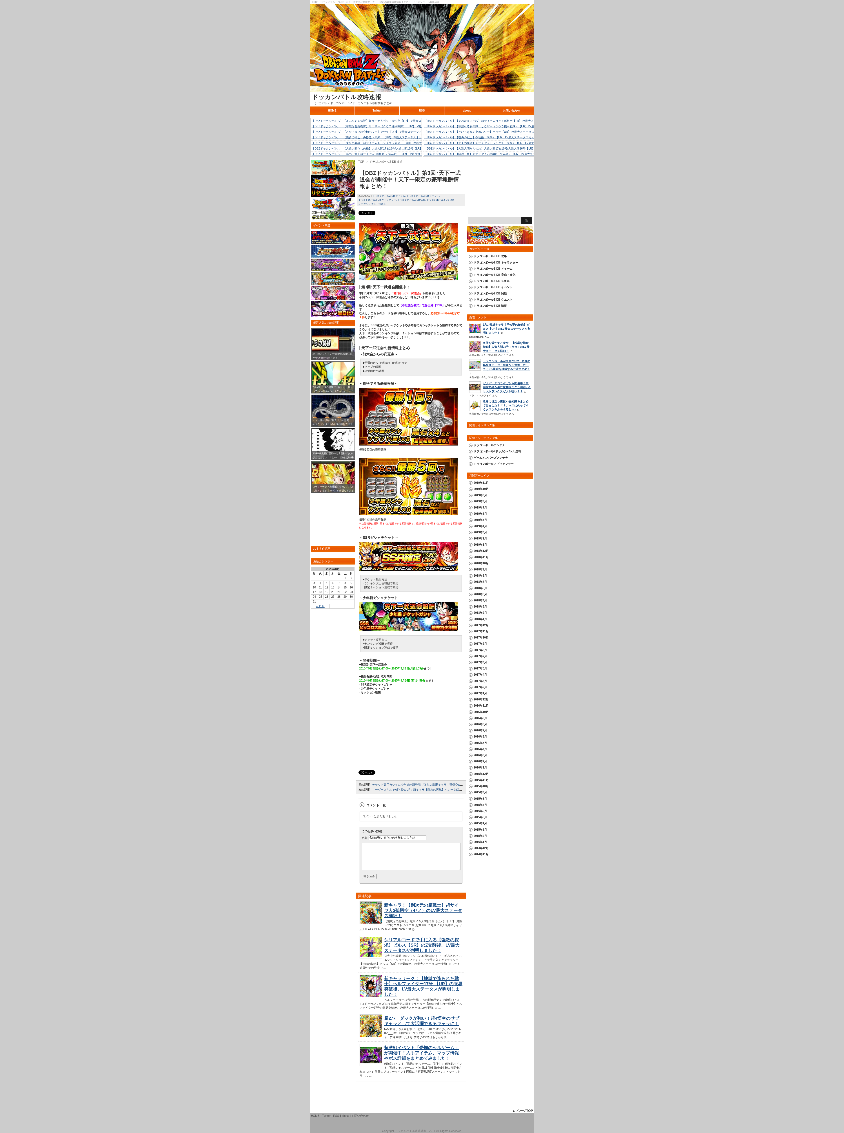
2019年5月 (480, 519)
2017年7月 (480, 656)
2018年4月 (480, 600)
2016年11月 (481, 705)
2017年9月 (480, 643)
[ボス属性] (333, 218)
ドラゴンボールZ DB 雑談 (490, 293)
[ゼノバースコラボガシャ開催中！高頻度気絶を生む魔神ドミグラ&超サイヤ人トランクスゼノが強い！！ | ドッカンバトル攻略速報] (474, 391)
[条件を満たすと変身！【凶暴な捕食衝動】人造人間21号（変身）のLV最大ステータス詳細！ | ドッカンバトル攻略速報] (474, 351)
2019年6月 (480, 513)
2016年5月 (480, 743)
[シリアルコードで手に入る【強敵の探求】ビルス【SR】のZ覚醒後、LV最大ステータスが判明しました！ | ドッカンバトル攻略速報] (371, 957)
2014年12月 (481, 848)
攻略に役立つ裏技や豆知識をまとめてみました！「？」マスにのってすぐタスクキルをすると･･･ (506, 405)
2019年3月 (480, 532)
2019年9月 (480, 495)
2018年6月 (480, 588)
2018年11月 (481, 557)
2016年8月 (480, 724)
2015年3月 (480, 829)
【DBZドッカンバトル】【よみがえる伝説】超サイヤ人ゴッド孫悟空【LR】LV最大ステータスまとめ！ (378, 121)
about (467, 110)
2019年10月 (481, 489)
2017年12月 (481, 625)
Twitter (377, 110)
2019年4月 (480, 526)
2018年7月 (480, 581)
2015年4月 (480, 823)
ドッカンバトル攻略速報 (346, 97)
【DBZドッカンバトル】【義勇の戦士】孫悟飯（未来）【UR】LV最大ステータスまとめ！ (369, 137)
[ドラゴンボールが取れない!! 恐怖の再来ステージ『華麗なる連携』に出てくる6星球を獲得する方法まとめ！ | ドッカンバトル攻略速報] (474, 369)
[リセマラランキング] (333, 195)
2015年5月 (480, 817)
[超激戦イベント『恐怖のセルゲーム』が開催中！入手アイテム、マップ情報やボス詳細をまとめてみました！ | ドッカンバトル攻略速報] (371, 1065)
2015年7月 (480, 804)
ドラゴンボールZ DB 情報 (411, 199)
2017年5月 (480, 668)
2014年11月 (481, 854)
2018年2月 (480, 612)
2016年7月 (480, 730)
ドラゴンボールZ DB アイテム (388, 196)
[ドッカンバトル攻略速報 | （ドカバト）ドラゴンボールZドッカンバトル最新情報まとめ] (422, 89)
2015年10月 (481, 786)
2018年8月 (480, 575)
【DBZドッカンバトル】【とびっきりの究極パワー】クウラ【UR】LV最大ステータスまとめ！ (372, 132)
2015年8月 (480, 798)
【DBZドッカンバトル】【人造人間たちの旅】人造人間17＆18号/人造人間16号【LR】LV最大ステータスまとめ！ (384, 148)
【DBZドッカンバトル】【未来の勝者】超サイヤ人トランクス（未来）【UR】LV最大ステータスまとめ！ (379, 143)
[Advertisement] (411, 734)
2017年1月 (480, 693)
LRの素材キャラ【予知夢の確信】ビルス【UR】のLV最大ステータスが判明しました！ (506, 328)
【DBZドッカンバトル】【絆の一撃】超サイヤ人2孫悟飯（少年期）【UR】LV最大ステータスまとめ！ (377, 154)
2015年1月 (480, 842)
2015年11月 (481, 780)
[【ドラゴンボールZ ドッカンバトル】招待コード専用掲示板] (333, 172)
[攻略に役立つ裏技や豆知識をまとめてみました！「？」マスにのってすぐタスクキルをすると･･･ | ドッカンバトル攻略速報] (474, 409)
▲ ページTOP (522, 1111)
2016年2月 (480, 761)
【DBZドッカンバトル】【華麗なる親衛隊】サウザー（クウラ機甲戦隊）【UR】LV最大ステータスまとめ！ (381, 126)
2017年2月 (480, 687)
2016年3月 (480, 755)
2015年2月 (480, 835)
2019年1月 (480, 544)
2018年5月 (480, 594)
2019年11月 (481, 482)
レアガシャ (364, 204)
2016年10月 (481, 712)
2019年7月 (480, 507)
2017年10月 (481, 637)
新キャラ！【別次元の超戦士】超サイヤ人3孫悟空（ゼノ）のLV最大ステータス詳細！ (423, 910)
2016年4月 (480, 749)
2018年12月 (481, 550)
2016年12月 (481, 699)
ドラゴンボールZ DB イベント (422, 196)
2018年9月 (480, 569)
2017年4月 (480, 674)
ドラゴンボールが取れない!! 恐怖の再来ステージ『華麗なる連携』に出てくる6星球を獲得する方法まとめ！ (506, 365)
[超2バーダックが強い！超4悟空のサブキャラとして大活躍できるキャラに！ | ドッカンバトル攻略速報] (371, 1036)
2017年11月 (481, 631)
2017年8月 (480, 650)
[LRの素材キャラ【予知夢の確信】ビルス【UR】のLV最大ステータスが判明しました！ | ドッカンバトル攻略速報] (474, 333)
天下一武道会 (378, 204)
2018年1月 (480, 619)
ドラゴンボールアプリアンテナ (494, 463)
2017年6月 (480, 662)
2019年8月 (480, 501)
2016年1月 (480, 767)
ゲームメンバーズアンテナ (491, 457)
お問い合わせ (511, 110)
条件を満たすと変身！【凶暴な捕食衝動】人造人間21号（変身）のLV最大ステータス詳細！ (506, 346)
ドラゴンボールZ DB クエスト (493, 299)
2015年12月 (481, 774)
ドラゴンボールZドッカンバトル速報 (497, 451)
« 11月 (320, 606)
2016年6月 (480, 736)
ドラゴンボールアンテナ (489, 445)
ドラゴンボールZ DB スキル (492, 281)
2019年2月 (480, 538)
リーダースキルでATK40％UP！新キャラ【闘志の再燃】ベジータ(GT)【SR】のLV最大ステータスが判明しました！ (446, 789)
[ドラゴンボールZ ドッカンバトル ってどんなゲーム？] (500, 241)
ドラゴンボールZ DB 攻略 (441, 199)
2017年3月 (480, 681)
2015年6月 (480, 811)
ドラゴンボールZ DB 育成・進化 (494, 274)
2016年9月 (480, 718)
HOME (332, 110)
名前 (365, 837)
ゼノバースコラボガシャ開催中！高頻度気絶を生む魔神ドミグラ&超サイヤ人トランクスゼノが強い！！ (507, 387)
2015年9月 (480, 792)
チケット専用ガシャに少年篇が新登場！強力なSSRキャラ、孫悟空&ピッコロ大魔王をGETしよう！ (436, 784)
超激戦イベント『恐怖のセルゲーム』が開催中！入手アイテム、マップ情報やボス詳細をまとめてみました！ (421, 1053)
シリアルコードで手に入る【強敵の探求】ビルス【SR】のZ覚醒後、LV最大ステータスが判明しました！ (422, 945)
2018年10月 (481, 563)
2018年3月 (480, 606)
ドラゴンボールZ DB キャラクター (377, 199)
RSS (422, 110)
